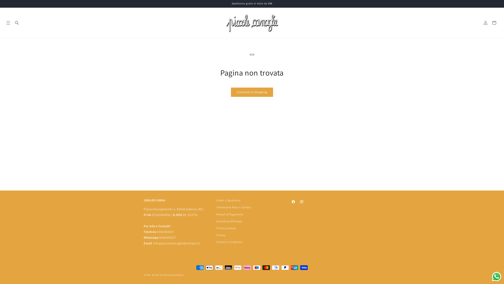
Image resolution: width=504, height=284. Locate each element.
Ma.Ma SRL (157, 275)
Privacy (220, 235)
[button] (8, 23)
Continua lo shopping (252, 92)
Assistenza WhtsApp (229, 221)
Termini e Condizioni (229, 242)
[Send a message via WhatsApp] (496, 276)
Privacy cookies (226, 228)
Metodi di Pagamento (229, 214)
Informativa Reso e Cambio (233, 207)
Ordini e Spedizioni (228, 200)
